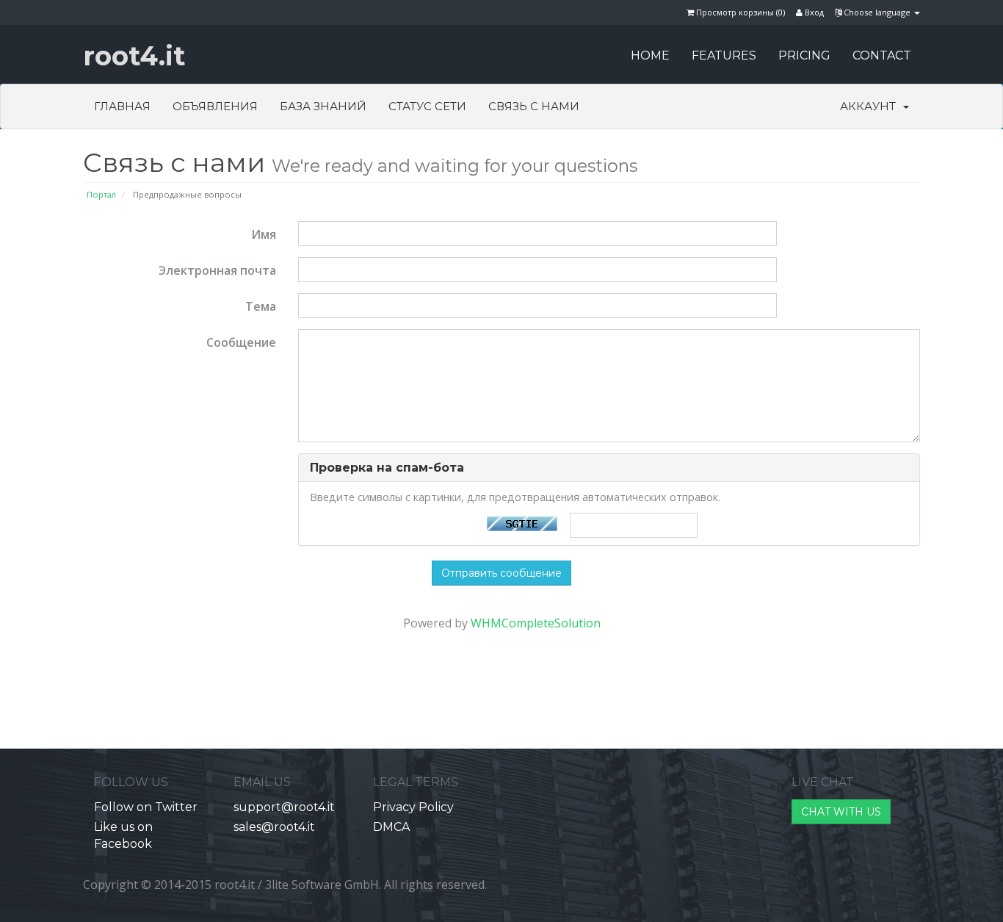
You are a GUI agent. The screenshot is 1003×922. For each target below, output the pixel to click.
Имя (263, 234)
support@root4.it (284, 807)
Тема (260, 306)
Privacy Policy (413, 807)
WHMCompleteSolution (536, 623)
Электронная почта (217, 270)
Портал (101, 194)
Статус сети (427, 106)
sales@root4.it (274, 827)
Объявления (215, 106)
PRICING (804, 55)
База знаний (323, 106)
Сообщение (241, 342)
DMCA (391, 827)
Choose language (877, 12)
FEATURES (724, 55)
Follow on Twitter (146, 807)
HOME (650, 55)
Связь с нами (533, 106)
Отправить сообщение (501, 573)
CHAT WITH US (841, 811)
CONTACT (881, 55)
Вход (813, 12)
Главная (122, 106)
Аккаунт (871, 106)
